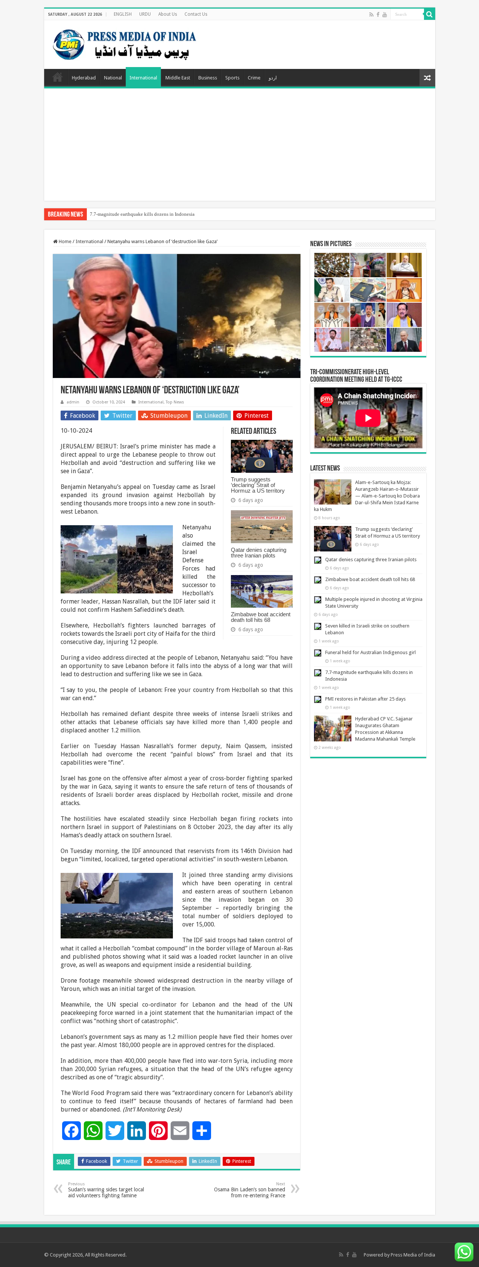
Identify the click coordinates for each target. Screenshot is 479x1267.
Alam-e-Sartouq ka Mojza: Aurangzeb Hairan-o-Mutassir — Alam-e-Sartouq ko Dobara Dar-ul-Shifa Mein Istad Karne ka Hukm (367, 496)
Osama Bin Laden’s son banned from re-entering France (249, 1190)
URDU (145, 14)
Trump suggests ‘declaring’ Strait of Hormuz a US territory (258, 485)
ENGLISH (123, 14)
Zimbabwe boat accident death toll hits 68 (260, 617)
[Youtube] (385, 14)
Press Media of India (413, 1255)
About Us (167, 14)
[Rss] (371, 14)
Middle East (177, 78)
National (113, 78)
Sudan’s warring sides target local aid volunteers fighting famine (106, 1190)
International (143, 78)
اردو (273, 78)
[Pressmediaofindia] (124, 43)
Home (57, 77)
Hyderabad (84, 78)
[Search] (429, 14)
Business (207, 78)
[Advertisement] (239, 144)
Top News (175, 402)
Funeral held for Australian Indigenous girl (370, 652)
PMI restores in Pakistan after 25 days (365, 699)
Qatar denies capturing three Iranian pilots (258, 553)
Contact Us (195, 14)
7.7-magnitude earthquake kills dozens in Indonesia (142, 214)
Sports (232, 78)
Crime (254, 78)
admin (73, 402)
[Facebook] (378, 14)
